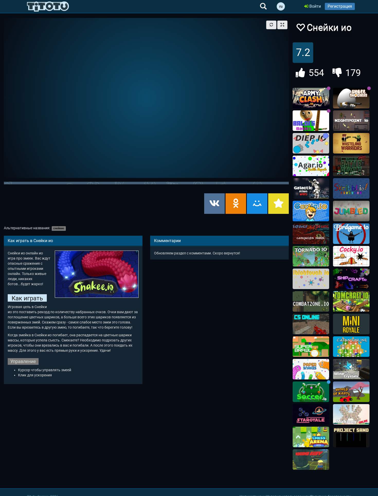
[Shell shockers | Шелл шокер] (351, 98)
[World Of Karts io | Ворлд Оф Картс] (351, 391)
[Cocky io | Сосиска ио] (351, 256)
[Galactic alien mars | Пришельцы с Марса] (311, 188)
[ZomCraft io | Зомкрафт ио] (351, 301)
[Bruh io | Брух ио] (351, 166)
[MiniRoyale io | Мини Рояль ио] (351, 324)
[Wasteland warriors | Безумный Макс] (351, 143)
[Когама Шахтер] (351, 369)
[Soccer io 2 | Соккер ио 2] (311, 391)
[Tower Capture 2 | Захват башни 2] (311, 233)
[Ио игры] (48, 6)
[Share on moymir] (257, 203)
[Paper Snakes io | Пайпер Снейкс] (311, 369)
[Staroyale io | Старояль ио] (311, 414)
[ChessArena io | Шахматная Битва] (311, 437)
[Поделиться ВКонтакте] (214, 203)
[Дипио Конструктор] (311, 279)
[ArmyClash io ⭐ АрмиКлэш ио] (311, 98)
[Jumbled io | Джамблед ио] (351, 211)
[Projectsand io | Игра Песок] (351, 437)
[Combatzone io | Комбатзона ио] (311, 301)
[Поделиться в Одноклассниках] (236, 203)
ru (281, 6)
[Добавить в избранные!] (300, 29)
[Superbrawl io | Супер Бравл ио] (311, 346)
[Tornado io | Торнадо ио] (311, 256)
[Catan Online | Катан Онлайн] (351, 346)
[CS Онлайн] (311, 324)
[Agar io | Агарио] (311, 166)
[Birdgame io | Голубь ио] (351, 233)
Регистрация (340, 6)
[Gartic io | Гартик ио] (311, 211)
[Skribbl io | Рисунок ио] (351, 188)
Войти (314, 6)
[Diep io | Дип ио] (311, 143)
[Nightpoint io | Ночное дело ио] (351, 120)
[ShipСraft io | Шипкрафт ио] (351, 279)
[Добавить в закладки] (278, 203)
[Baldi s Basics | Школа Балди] (311, 120)
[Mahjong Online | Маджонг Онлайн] (351, 414)
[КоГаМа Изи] (311, 459)
